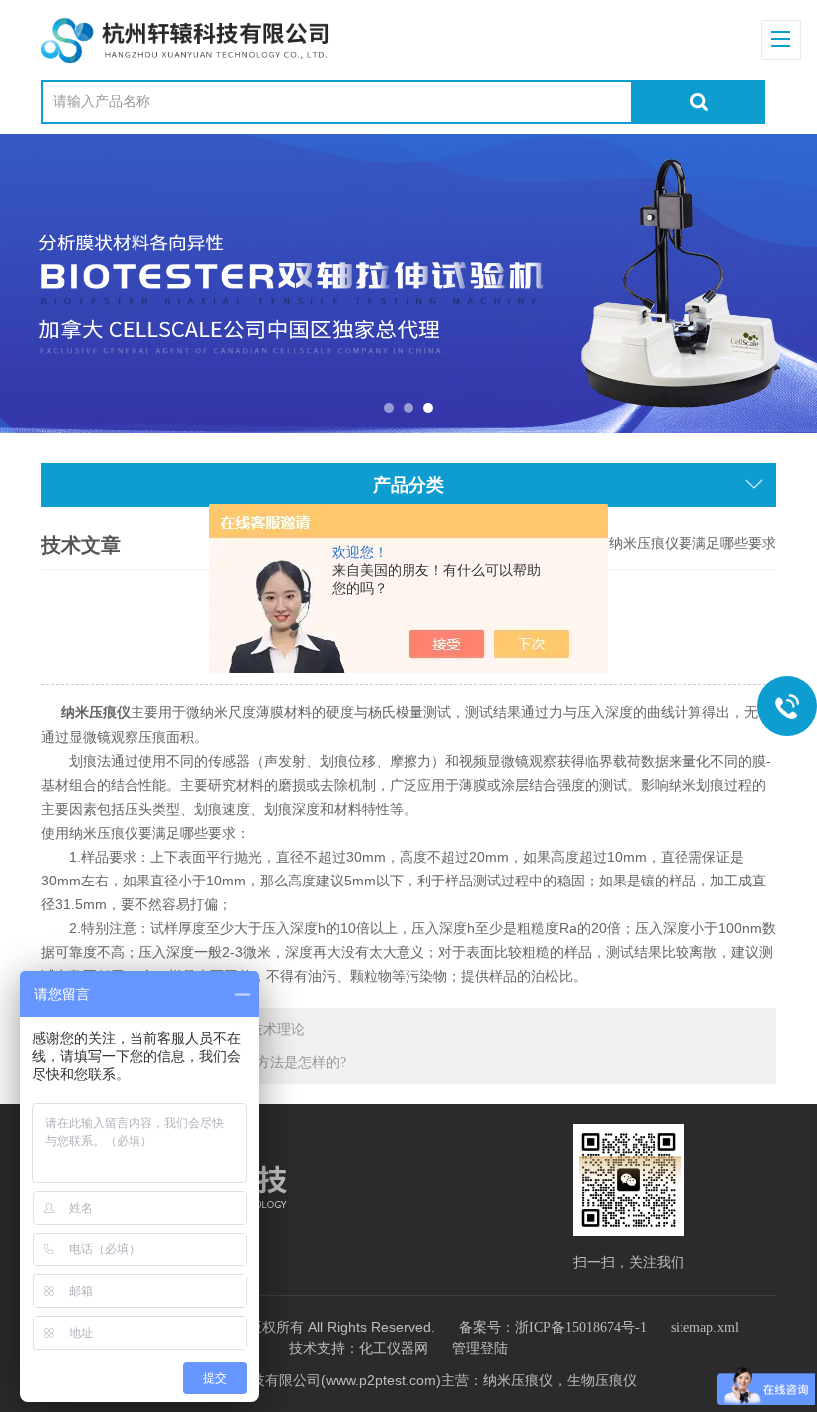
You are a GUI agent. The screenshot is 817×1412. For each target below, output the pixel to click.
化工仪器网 (393, 1348)
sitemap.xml (705, 1327)
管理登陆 (480, 1348)
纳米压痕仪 (94, 712)
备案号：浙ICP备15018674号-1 (553, 1327)
